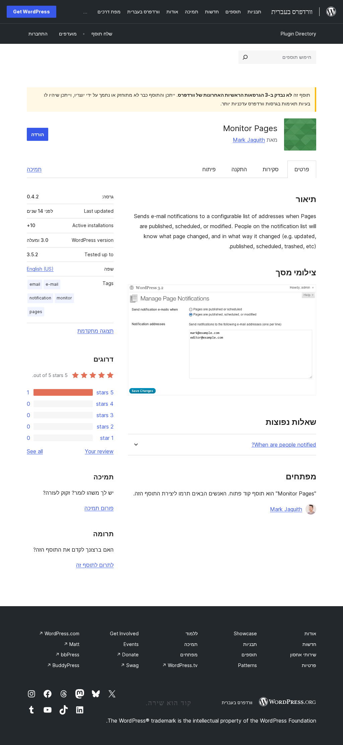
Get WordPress (31, 11)
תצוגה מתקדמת (95, 331)
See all (35, 451)
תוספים (249, 654)
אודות (310, 633)
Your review (99, 451)
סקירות (271, 169)
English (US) (40, 269)
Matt (71, 644)
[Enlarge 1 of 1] (307, 293)
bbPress (67, 654)
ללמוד (192, 633)
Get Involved (124, 633)
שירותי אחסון (303, 654)
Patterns (247, 665)
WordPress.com (59, 633)
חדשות (309, 644)
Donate (128, 654)
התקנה (239, 169)
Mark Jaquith (249, 139)
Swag (130, 665)
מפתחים (189, 654)
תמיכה (34, 169)
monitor (64, 297)
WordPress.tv (180, 665)
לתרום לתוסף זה (95, 565)
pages (35, 311)
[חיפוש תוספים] (245, 57)
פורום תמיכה (99, 508)
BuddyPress (63, 665)
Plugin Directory (298, 33)
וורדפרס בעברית (237, 702)
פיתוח (209, 169)
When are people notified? (284, 445)
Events (131, 644)
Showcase (245, 633)
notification (40, 297)
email (34, 284)
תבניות (250, 644)
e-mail (52, 284)
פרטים (301, 169)
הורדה (37, 134)
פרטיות (309, 665)
